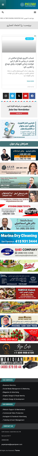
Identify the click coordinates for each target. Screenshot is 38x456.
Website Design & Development (13, 399)
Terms (17, 450)
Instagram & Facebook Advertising (15, 416)
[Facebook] (32, 96)
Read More (30, 81)
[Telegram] (12, 96)
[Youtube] (26, 96)
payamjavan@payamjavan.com (12, 444)
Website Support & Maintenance (14, 409)
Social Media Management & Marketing (16, 389)
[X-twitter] (19, 96)
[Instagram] (6, 96)
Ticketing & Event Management (13, 420)
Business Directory (9, 385)
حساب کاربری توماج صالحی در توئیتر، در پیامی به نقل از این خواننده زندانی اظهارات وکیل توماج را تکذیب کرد (19, 62)
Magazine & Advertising (11, 392)
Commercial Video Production (13, 413)
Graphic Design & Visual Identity (14, 396)
